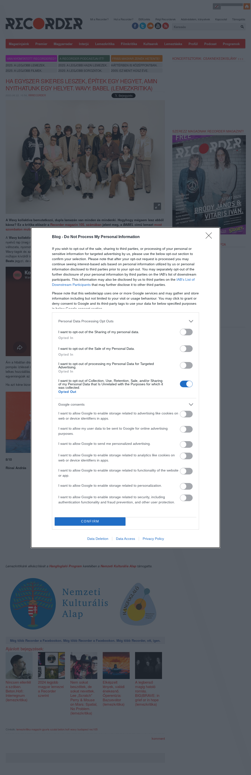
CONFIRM (90, 521)
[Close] (210, 237)
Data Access (125, 539)
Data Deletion (97, 539)
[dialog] (125, 388)
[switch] (186, 332)
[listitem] (125, 321)
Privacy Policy (153, 539)
